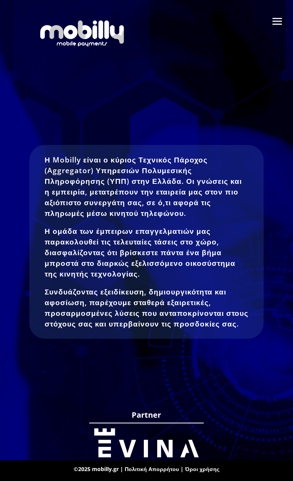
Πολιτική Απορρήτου (152, 469)
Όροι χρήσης (202, 469)
